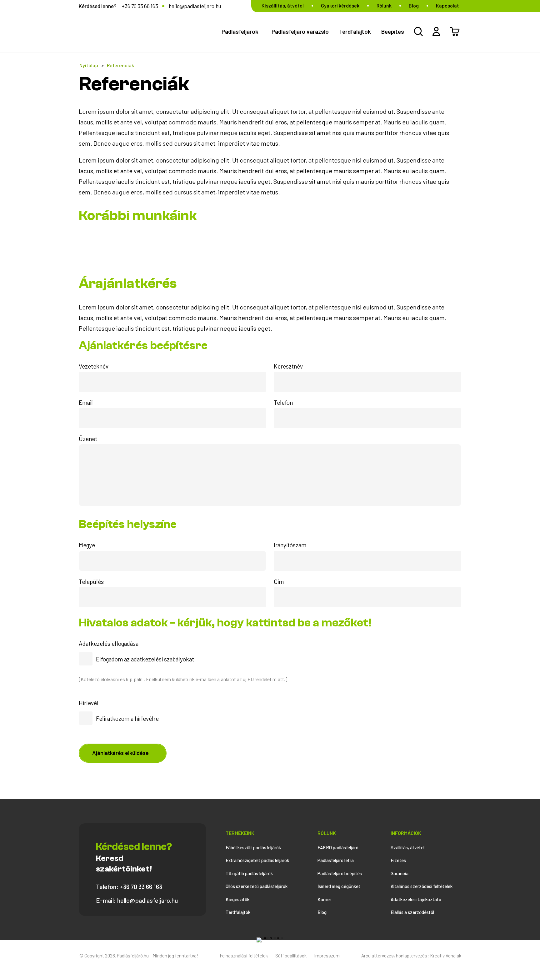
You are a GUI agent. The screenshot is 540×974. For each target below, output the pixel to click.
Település (91, 581)
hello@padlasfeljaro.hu (195, 6)
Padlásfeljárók (240, 31)
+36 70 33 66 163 (140, 6)
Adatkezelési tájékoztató (416, 899)
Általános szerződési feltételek (421, 886)
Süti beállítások (291, 955)
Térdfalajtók (355, 31)
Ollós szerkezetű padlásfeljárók (257, 886)
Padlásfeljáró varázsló (300, 31)
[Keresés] (418, 31)
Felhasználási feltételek (244, 955)
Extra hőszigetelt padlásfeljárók (257, 860)
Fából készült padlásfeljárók (253, 847)
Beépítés (392, 31)
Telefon (283, 402)
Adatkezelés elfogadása (108, 643)
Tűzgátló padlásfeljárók (249, 873)
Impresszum (327, 955)
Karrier (324, 899)
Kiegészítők (237, 899)
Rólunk (384, 5)
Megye (87, 545)
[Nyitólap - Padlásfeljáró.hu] (145, 30)
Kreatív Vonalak (445, 955)
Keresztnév (288, 366)
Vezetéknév (93, 366)
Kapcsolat (447, 5)
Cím (279, 581)
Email (86, 402)
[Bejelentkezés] (436, 31)
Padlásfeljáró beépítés (340, 873)
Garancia (399, 873)
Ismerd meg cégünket (339, 886)
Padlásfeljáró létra (336, 860)
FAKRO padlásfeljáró (338, 847)
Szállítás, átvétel (407, 847)
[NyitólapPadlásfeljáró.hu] (270, 937)
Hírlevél (88, 702)
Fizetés (398, 860)
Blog (414, 5)
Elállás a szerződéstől (412, 912)
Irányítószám (290, 545)
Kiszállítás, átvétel (283, 5)
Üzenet (88, 438)
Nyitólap (88, 65)
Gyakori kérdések (340, 5)
